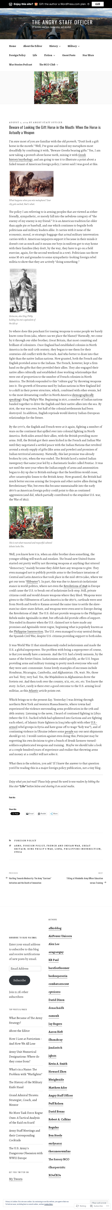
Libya (58, 848)
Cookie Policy (48, 1204)
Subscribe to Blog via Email (23, 938)
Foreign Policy (17, 55)
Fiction (48, 55)
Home (12, 46)
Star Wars (88, 55)
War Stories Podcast (20, 64)
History (53, 46)
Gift (97, 4)
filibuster (32, 581)
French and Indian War (63, 845)
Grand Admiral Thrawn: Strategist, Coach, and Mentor (23, 1100)
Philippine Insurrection (28, 631)
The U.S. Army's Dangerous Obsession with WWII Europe (26, 1153)
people (69, 731)
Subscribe (19, 980)
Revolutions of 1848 (75, 586)
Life (35, 55)
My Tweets (15, 1179)
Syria (18, 851)
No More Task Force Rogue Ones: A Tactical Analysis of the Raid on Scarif (26, 1118)
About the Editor (32, 46)
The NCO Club (47, 64)
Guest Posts (68, 55)
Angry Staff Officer (47, 122)
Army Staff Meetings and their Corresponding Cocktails (24, 1135)
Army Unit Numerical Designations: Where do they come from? (24, 1057)
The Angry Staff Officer (62, 22)
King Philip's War (40, 848)
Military (72, 46)
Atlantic (33, 691)
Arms (17, 845)
